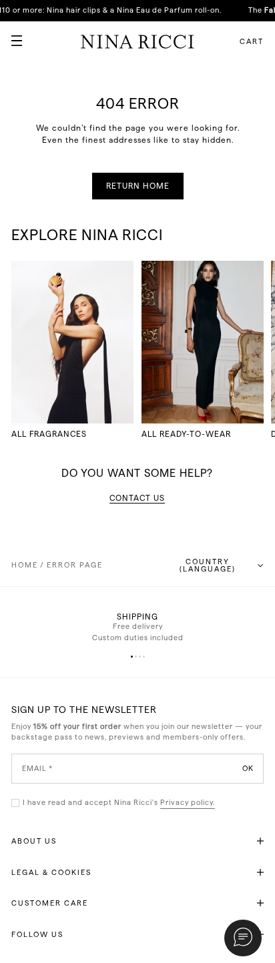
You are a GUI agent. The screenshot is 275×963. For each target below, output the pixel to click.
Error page (75, 565)
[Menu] (11, 35)
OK (248, 768)
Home (24, 565)
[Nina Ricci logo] (137, 41)
